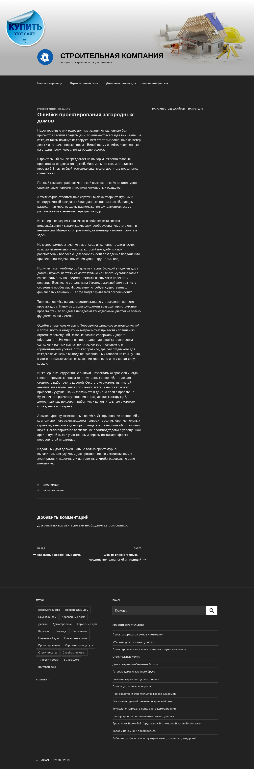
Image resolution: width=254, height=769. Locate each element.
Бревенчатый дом (77, 609)
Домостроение (62, 624)
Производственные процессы (132, 686)
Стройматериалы (74, 652)
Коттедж (61, 631)
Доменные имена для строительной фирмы (137, 83)
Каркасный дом (87, 624)
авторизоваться (115, 525)
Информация (51, 484)
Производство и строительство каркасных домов (144, 693)
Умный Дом (71, 659)
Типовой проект (48, 659)
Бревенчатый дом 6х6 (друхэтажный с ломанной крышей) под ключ (157, 723)
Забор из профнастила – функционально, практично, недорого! (154, 738)
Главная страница (49, 83)
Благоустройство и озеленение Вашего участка (143, 716)
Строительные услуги (79, 645)
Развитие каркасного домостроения (136, 679)
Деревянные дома (74, 617)
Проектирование (53, 490)
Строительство (48, 652)
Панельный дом (48, 638)
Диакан (43, 624)
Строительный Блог (84, 83)
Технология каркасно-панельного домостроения (144, 708)
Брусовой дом (47, 617)
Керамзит (44, 631)
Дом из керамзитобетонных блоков (135, 664)
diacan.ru (64, 108)
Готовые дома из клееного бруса (134, 671)
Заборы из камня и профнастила (134, 731)
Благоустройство (49, 609)
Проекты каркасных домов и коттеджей (138, 634)
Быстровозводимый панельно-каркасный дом (142, 701)
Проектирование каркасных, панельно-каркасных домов (149, 649)
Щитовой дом (47, 667)
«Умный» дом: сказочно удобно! (133, 642)
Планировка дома (76, 638)
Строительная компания (112, 55)
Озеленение (79, 631)
